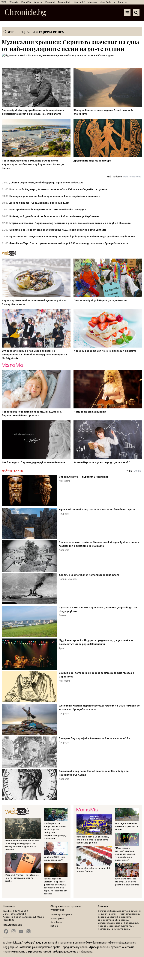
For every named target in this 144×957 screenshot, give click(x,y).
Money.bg (50, 2)
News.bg (38, 2)
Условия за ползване (61, 914)
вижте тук (127, 926)
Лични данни (57, 918)
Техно (62, 615)
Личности (64, 480)
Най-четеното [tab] (132, 176)
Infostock (92, 2)
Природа (64, 513)
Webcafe (14, 2)
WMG (4, 2)
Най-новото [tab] (114, 176)
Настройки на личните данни (114, 929)
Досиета (64, 550)
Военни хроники (68, 579)
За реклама (56, 922)
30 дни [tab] (137, 470)
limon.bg (122, 2)
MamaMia (26, 2)
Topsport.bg (64, 2)
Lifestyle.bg (79, 2)
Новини (54, 926)
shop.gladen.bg (107, 2)
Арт (61, 648)
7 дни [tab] (129, 470)
